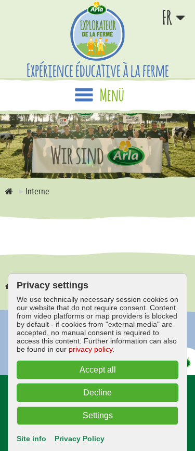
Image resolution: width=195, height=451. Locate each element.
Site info (31, 438)
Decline (97, 392)
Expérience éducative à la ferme (98, 70)
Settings (98, 415)
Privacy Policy (80, 438)
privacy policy (90, 349)
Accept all (98, 369)
